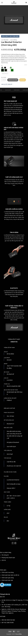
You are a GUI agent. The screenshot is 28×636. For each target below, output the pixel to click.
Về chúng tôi (5, 555)
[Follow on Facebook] (12, 543)
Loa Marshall (4, 40)
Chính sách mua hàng (8, 572)
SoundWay (13, 134)
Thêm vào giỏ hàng (12, 79)
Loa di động (13, 40)
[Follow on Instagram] (15, 543)
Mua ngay (22, 79)
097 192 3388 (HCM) (8, 622)
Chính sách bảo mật (7, 580)
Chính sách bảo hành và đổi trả (10, 575)
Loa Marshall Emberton (9, 132)
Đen (2, 70)
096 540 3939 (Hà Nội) (8, 620)
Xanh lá (12, 70)
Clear (25, 64)
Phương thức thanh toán (8, 557)
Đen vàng (6, 70)
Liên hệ (4, 560)
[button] (2, 2)
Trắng (9, 70)
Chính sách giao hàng (8, 577)
